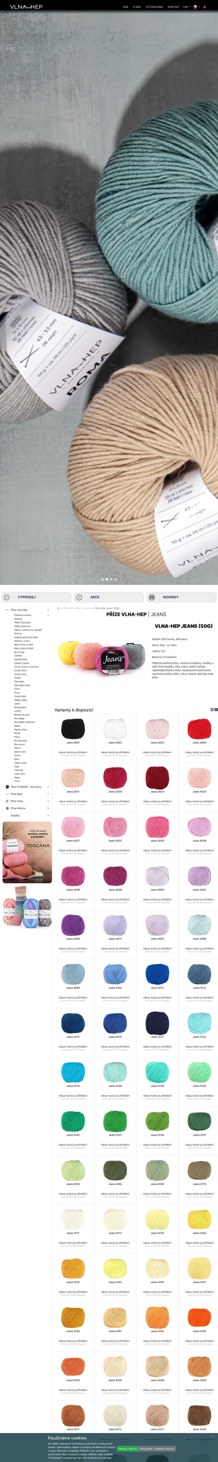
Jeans (87, 608)
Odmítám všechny (164, 1448)
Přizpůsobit (146, 1448)
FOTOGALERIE (154, 7)
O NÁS (137, 7)
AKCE (94, 597)
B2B (125, 7)
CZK (186, 7)
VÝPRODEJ (27, 597)
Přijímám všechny (128, 1448)
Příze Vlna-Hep (72, 608)
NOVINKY (170, 597)
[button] (16, 292)
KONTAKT (174, 7)
